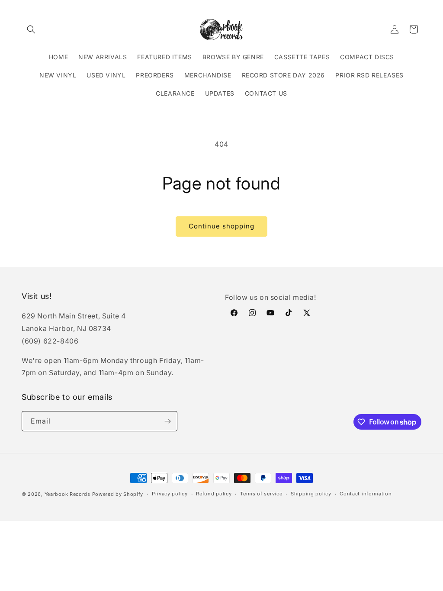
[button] (31, 29)
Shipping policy (311, 494)
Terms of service (261, 494)
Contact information (366, 494)
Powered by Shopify (118, 494)
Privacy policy (170, 494)
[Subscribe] (167, 421)
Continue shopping (221, 226)
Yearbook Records (67, 494)
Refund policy (213, 494)
